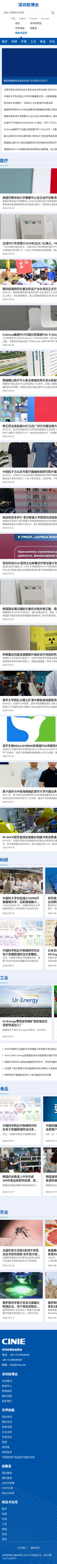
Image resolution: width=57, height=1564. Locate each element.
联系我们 (7, 1401)
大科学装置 (8, 1483)
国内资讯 (7, 1417)
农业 (52, 41)
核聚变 (33, 28)
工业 (33, 41)
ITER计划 (7, 1488)
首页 (17, 23)
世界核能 (20, 28)
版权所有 (35, 1548)
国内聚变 (7, 1473)
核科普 (6, 1447)
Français (33, 18)
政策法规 (7, 1427)
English (22, 18)
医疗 (5, 41)
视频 (4, 1442)
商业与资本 (8, 1493)
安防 (4, 1539)
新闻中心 (7, 1386)
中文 (13, 18)
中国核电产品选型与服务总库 (18, 1457)
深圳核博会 (36, 23)
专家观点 (7, 1437)
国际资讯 (7, 1422)
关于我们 (21, 1548)
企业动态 (7, 1432)
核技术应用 (21, 33)
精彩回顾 (7, 1396)
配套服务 (7, 1391)
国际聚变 (7, 1478)
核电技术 (7, 1452)
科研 (14, 41)
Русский (45, 18)
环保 (24, 41)
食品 (43, 41)
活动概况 (7, 1381)
